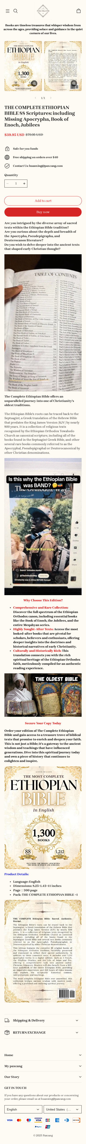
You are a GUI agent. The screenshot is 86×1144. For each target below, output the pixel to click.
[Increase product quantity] (24, 184)
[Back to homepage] (43, 11)
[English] (23, 1109)
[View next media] (50, 97)
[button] (7, 11)
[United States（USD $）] (63, 1109)
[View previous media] (35, 97)
